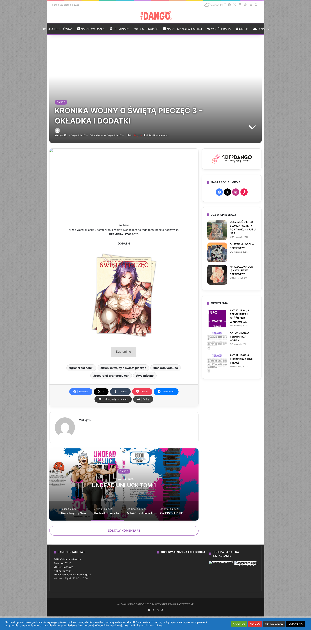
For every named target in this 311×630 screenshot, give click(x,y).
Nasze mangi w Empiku (184, 29)
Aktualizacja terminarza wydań (239, 336)
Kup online (123, 351)
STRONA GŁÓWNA (59, 29)
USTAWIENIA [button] (296, 623)
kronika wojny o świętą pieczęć (124, 368)
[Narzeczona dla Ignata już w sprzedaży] (217, 275)
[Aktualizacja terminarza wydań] (217, 341)
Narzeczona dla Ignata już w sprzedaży (241, 270)
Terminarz (120, 29)
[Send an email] (65, 135)
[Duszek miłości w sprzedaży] (217, 252)
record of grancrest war (112, 375)
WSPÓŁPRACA (220, 29)
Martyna (59, 135)
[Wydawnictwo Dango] (155, 15)
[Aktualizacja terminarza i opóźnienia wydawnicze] (217, 319)
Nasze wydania (92, 29)
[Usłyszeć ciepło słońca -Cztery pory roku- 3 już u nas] (217, 230)
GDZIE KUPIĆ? (148, 29)
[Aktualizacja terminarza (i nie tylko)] (217, 363)
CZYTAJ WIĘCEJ (274, 623)
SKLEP (243, 29)
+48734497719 (62, 570)
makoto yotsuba (166, 368)
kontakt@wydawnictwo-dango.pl (72, 574)
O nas (262, 29)
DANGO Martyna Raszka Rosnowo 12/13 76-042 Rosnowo (67, 563)
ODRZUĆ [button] (255, 623)
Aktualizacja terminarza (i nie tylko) (241, 359)
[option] (124, 484)
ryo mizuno (146, 375)
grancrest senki (82, 368)
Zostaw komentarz (124, 530)
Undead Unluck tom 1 (124, 485)
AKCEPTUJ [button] (239, 623)
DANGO (61, 102)
